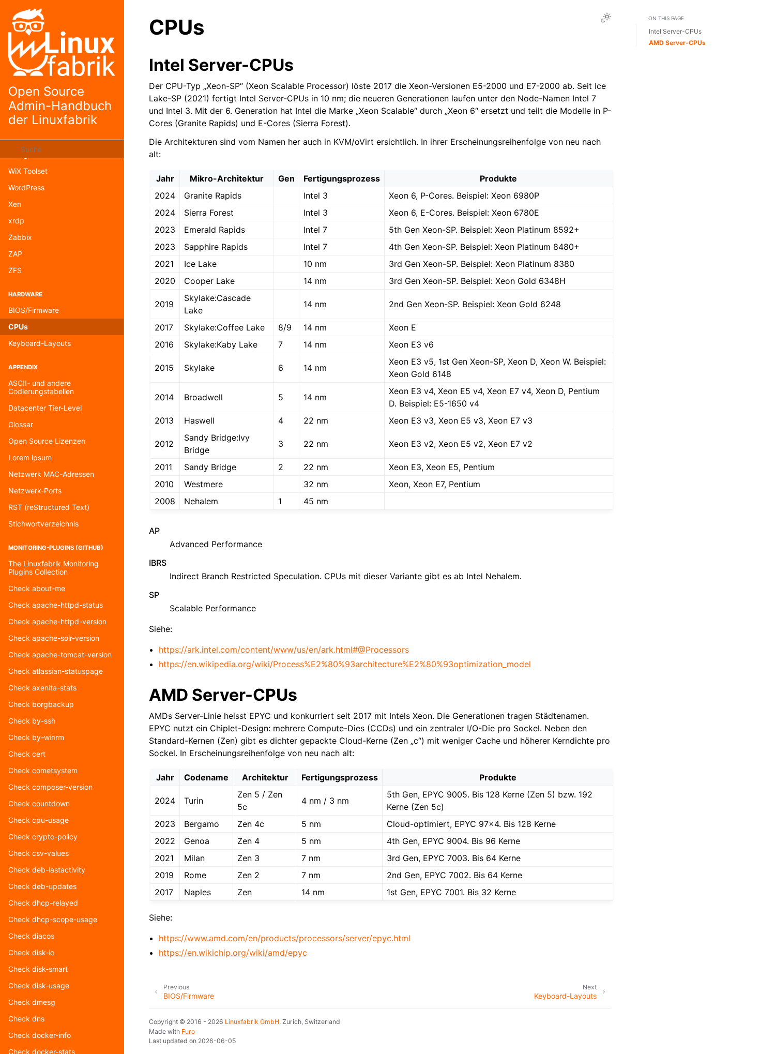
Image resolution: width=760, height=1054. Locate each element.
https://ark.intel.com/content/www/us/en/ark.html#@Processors (284, 649)
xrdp (16, 220)
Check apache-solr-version (53, 638)
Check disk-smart (38, 969)
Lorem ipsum (30, 457)
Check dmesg (31, 1002)
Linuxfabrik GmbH (252, 1022)
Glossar (20, 424)
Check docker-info (39, 1035)
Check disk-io (31, 952)
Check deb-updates (42, 886)
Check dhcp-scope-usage (52, 919)
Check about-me (36, 588)
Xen (14, 204)
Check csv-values (38, 853)
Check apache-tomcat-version (60, 654)
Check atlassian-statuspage (55, 671)
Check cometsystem (43, 770)
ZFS (15, 270)
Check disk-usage (38, 985)
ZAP (15, 253)
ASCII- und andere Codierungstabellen (41, 387)
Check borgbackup (41, 704)
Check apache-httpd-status (55, 604)
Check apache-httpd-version (57, 621)
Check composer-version (50, 786)
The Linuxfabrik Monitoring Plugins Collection (53, 567)
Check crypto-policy (43, 836)
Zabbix (20, 237)
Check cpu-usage (38, 820)
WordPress (26, 187)
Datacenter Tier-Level (45, 407)
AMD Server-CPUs (677, 43)
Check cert (26, 753)
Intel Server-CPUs (675, 31)
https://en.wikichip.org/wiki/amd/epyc (233, 952)
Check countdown (39, 803)
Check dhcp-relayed (43, 902)
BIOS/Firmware (33, 310)
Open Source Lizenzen (46, 440)
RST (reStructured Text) (48, 507)
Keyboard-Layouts (39, 343)
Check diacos (31, 935)
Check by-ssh (31, 720)
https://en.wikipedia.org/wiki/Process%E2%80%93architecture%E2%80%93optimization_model (345, 664)
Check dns (26, 1018)
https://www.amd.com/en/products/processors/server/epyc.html (285, 938)
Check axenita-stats (42, 687)
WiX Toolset (28, 171)
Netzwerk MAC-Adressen (51, 474)
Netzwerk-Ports (35, 490)
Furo (188, 1031)
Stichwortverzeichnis (43, 523)
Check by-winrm (36, 737)
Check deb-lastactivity (46, 869)
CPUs (18, 326)
